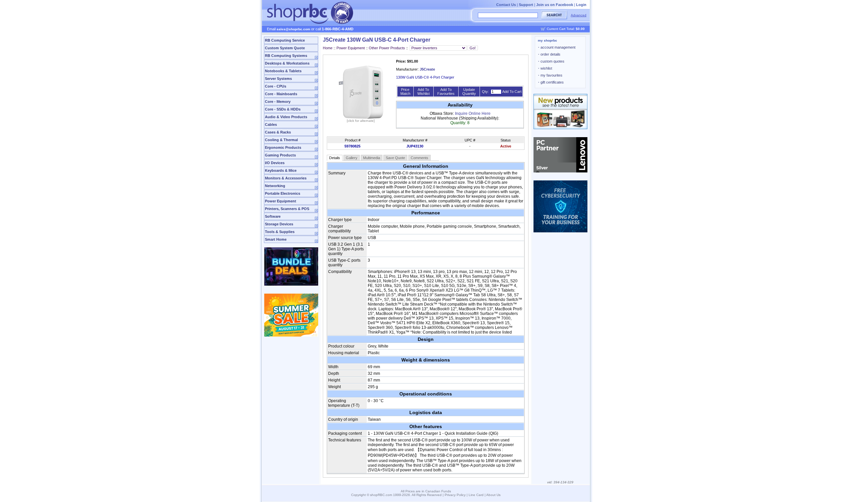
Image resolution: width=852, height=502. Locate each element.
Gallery (351, 158)
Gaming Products (280, 155)
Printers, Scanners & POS (287, 209)
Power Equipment (280, 201)
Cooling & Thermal (281, 140)
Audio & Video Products (286, 117)
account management (556, 47)
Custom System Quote (285, 48)
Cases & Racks (278, 132)
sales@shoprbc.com (293, 29)
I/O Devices (275, 163)
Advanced (578, 15)
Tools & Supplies (280, 232)
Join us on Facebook (554, 5)
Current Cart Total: (566, 29)
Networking (275, 186)
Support (526, 5)
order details (549, 54)
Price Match (405, 92)
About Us (493, 495)
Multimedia (371, 158)
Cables (271, 124)
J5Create (427, 69)
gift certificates (551, 82)
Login (581, 5)
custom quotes (551, 61)
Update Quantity (469, 92)
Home (327, 48)
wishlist (545, 68)
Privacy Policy (455, 495)
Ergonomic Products (283, 147)
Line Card (476, 495)
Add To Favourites (446, 92)
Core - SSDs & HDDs (283, 109)
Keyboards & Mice (281, 170)
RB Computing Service (285, 40)
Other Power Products (387, 48)
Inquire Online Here (473, 113)
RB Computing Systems (286, 56)
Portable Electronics (282, 193)
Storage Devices (279, 224)
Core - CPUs (275, 86)
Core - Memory (278, 102)
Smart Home (276, 239)
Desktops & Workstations (287, 63)
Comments (419, 158)
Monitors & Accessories (286, 178)
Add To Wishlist (423, 92)
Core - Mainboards (281, 94)
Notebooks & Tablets (283, 71)
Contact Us (506, 5)
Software (273, 216)
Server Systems (278, 79)
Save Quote (395, 158)
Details (334, 158)
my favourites (550, 75)
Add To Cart (512, 92)
